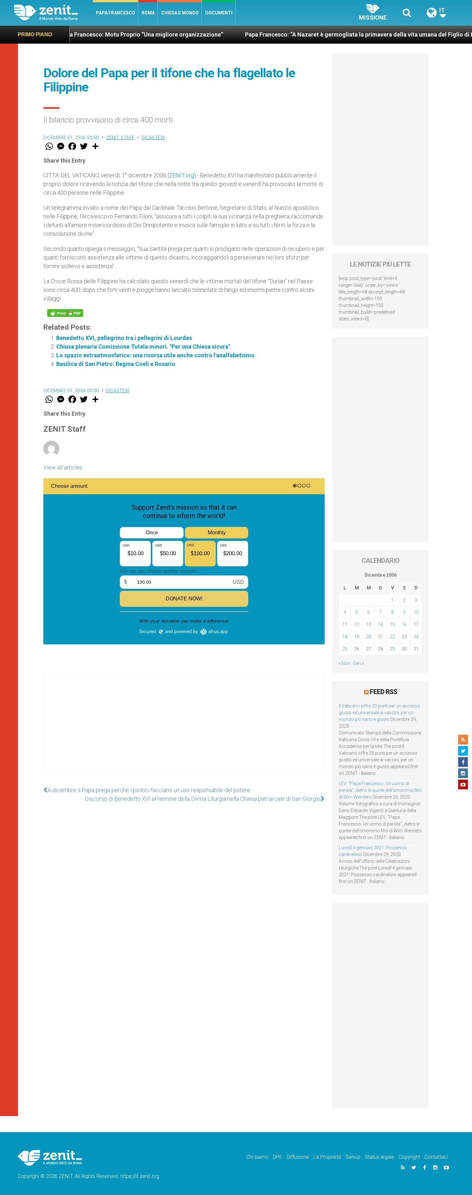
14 (380, 624)
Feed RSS (383, 692)
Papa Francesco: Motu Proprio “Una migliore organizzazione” (101, 34)
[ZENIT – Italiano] (53, 12)
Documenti (218, 12)
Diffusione (298, 1157)
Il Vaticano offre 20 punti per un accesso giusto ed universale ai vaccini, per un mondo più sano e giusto (379, 712)
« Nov (344, 663)
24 (416, 636)
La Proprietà (327, 1157)
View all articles (63, 467)
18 (344, 636)
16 (404, 624)
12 (356, 624)
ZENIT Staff (120, 137)
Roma (148, 12)
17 (416, 624)
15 (392, 624)
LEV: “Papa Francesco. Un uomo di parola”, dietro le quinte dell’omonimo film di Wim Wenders (380, 790)
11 (344, 624)
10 (416, 612)
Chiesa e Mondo (180, 12)
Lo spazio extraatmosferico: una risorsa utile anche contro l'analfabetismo (155, 355)
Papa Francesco (115, 12)
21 (380, 636)
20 (368, 636)
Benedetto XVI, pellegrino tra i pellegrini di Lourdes (124, 338)
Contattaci (436, 1157)
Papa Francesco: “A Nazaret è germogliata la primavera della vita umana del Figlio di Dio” (323, 34)
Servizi (352, 1157)
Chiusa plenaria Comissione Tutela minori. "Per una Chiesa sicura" (143, 346)
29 (392, 648)
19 (356, 636)
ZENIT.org (181, 175)
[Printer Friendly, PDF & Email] (65, 313)
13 (368, 624)
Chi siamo (257, 1157)
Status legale (379, 1157)
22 (392, 636)
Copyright (409, 1157)
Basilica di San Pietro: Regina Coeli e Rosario (115, 363)
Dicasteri (153, 137)
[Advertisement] (184, 728)
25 (344, 648)
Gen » (358, 663)
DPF (277, 1157)
